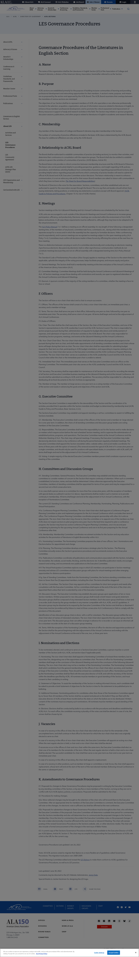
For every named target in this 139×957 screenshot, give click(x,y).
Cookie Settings (99, 952)
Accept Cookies (113, 952)
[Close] (136, 952)
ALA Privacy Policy (41, 953)
